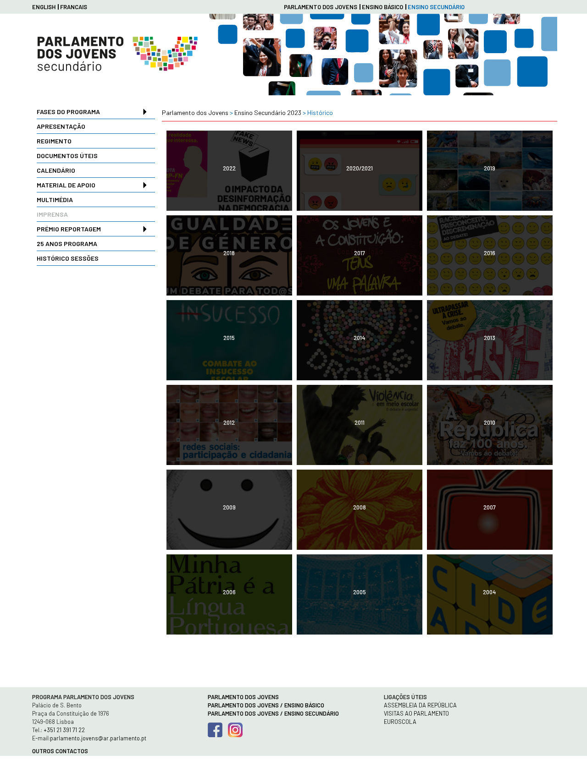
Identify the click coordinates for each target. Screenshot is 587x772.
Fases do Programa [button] (68, 111)
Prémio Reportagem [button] (69, 229)
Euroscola (400, 721)
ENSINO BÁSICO (382, 7)
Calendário (56, 170)
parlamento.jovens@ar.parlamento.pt (98, 738)
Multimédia (55, 199)
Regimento (54, 141)
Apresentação (61, 126)
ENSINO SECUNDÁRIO (436, 7)
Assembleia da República (420, 705)
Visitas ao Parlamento (416, 713)
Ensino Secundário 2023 (267, 112)
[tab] (96, 111)
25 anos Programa (67, 243)
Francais (73, 7)
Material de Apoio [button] (66, 185)
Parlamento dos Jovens (320, 7)
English (43, 7)
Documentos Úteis (67, 155)
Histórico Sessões (68, 258)
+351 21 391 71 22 (63, 730)
